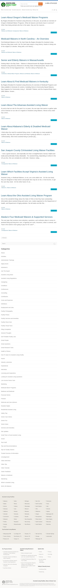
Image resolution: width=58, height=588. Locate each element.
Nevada (26, 516)
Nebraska (27, 514)
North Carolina (39, 503)
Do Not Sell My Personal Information (42, 561)
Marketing (4, 384)
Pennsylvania (39, 516)
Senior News (4, 424)
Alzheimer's (4, 187)
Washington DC (49, 514)
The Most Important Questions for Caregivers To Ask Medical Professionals (10, 553)
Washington (49, 516)
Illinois (15, 503)
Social (3, 438)
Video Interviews (5, 460)
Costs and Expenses (7, 300)
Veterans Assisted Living (27, 9)
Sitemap (41, 556)
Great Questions (5, 344)
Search (40, 4)
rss (56, 10)
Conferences (4, 289)
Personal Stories (5, 395)
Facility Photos (5, 315)
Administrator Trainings (7, 260)
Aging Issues (4, 263)
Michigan (27, 501)
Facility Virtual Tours (6, 325)
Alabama (5, 501)
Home (40, 551)
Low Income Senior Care (8, 380)
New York (38, 501)
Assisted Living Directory (8, 4)
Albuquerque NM (7, 533)
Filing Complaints (6, 329)
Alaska (4, 503)
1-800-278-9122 (51, 3)
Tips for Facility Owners (7, 449)
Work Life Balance (6, 486)
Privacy (49, 551)
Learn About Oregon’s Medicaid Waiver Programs (24, 17)
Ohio (37, 508)
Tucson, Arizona (6, 536)
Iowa (15, 508)
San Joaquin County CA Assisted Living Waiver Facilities (28, 150)
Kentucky (16, 514)
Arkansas (5, 508)
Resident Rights (5, 406)
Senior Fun (4, 420)
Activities (3, 256)
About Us (41, 554)
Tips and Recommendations (9, 446)
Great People (5, 340)
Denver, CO (27, 536)
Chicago (37, 536)
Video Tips (4, 464)
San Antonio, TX (17, 536)
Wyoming (48, 524)
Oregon (37, 514)
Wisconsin (48, 521)
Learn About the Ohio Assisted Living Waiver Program (26, 195)
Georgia (5, 524)
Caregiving (4, 282)
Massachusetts (17, 524)
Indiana (15, 506)
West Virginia (49, 519)
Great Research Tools (7, 347)
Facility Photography (7, 311)
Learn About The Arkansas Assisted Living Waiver (24, 105)
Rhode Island (39, 519)
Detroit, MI (27, 538)
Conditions (4, 285)
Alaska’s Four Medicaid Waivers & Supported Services (27, 217)
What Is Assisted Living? (26, 553)
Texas (47, 503)
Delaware (5, 519)
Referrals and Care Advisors (9, 402)
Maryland (16, 521)
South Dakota (39, 524)
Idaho (15, 501)
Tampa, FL (16, 538)
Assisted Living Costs (16, 9)
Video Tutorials (5, 468)
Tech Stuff (4, 442)
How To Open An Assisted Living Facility (12, 355)
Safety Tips (4, 413)
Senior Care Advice (6, 417)
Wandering (4, 479)
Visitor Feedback (6, 471)
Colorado (5, 514)
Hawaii (4, 526)
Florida (4, 521)
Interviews (4, 369)
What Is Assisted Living (7, 482)
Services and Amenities (7, 428)
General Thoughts (6, 333)
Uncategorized (15, 30)
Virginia (48, 511)
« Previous (4, 237)
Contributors (4, 73)
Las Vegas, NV (17, 533)
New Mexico (27, 524)
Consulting (4, 293)
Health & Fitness (5, 351)
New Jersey (27, 521)
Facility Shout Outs (6, 322)
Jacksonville (49, 536)
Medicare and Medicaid (6, 30)
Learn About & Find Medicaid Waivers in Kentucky (24, 81)
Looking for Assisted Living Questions (11, 376)
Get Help (50, 554)
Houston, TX (27, 533)
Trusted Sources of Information (9, 453)
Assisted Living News (7, 274)
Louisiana (16, 516)
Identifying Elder (42, 569)
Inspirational (4, 366)
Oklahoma (38, 511)
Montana (27, 511)
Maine (15, 519)
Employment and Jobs (7, 307)
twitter (54, 10)
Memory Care (35, 9)
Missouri (27, 508)
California (5, 511)
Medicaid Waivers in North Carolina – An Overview (25, 39)
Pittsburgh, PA (39, 538)
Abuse (3, 253)
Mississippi (27, 506)
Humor (3, 358)
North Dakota (39, 506)
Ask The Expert (5, 271)
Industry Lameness (6, 362)
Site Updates (4, 431)
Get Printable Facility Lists (8, 336)
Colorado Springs (50, 533)
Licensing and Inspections (8, 373)
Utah (47, 506)
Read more (53, 32)
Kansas (15, 511)
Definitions (4, 304)
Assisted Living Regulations (9, 278)
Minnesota (27, 503)
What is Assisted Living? (6, 9)
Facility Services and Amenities (10, 318)
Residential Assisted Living (8, 409)
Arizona (5, 506)
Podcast (3, 398)
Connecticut (6, 516)
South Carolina (39, 521)
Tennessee (48, 501)
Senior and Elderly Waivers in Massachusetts (22, 60)
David (4, 29)
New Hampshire (28, 519)
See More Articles (7, 568)
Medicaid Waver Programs (13, 73)
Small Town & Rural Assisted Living (11, 435)
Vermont (48, 508)
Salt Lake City (39, 533)
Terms (49, 556)
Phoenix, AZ (6, 538)
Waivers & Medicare (24, 30)
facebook (52, 10)
